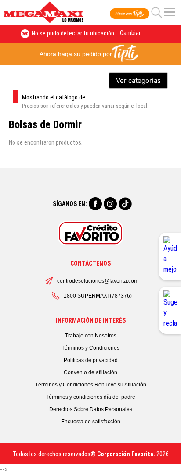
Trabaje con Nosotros (90, 336)
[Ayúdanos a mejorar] (170, 256)
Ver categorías (138, 80)
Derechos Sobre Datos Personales (90, 409)
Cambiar (130, 32)
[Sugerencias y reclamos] (170, 310)
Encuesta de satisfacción (90, 421)
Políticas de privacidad (91, 360)
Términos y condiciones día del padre (90, 397)
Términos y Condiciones (90, 348)
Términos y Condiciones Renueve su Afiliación (90, 385)
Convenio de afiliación (90, 372)
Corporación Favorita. (126, 453)
